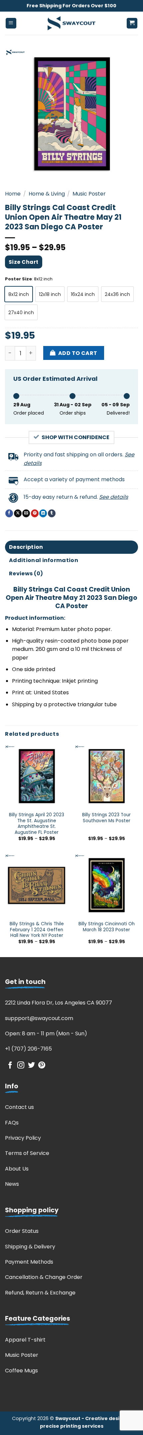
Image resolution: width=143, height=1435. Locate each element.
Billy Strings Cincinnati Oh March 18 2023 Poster (106, 927)
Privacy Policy (23, 1138)
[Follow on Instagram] (20, 1065)
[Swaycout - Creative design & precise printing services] (71, 23)
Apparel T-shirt (25, 1340)
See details (113, 497)
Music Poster (89, 194)
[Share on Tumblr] (52, 513)
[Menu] (11, 23)
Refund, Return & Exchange (40, 1292)
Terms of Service (27, 1153)
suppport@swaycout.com (39, 1018)
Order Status (22, 1231)
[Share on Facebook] (9, 513)
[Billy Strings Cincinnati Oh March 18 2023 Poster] (106, 885)
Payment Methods (29, 1262)
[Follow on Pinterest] (41, 1065)
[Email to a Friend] (26, 513)
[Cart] (132, 23)
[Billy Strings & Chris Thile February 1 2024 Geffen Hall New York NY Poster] (36, 885)
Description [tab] (26, 547)
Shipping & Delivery (30, 1246)
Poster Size (18, 279)
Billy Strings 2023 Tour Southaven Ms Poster (106, 818)
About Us (17, 1169)
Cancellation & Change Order (43, 1277)
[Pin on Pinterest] (35, 513)
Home (13, 194)
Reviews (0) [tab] (26, 573)
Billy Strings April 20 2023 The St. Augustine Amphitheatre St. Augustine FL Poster (36, 823)
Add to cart (77, 353)
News (12, 1184)
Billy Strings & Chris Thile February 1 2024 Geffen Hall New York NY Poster (37, 930)
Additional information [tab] (43, 560)
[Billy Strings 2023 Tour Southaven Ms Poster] (106, 776)
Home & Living (47, 194)
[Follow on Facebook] (10, 1065)
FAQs (12, 1122)
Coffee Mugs (21, 1370)
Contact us (19, 1107)
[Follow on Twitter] (31, 1065)
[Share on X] (18, 513)
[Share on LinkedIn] (43, 513)
